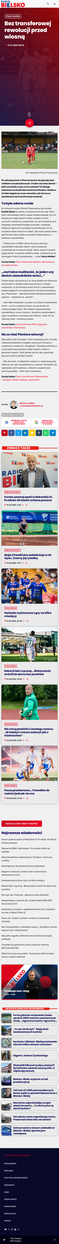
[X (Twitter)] (9, 1230)
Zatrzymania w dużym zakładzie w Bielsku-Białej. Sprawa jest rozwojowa (34, 1130)
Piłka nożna (13, 16)
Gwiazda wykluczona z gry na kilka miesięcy (27, 614)
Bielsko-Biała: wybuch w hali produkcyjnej (30, 1080)
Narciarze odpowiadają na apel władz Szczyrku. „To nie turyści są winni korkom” (33, 1105)
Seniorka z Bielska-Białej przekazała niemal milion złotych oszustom (35, 1043)
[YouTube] (5, 1230)
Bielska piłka (11, 724)
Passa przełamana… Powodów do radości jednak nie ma (27, 791)
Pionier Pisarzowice (12, 415)
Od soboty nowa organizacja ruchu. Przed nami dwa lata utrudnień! (34, 1118)
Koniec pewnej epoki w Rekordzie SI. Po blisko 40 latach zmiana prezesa (28, 498)
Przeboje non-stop (16, 991)
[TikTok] (12, 1230)
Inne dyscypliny (12, 492)
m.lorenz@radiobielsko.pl (31, 406)
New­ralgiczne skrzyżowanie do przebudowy (23, 866)
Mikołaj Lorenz (27, 403)
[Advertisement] (29, 79)
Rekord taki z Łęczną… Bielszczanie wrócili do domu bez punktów (27, 672)
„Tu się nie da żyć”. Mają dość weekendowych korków (31, 1030)
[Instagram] (15, 1230)
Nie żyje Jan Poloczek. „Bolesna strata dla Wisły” (25, 895)
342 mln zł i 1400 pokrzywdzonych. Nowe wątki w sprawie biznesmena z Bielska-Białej (35, 1093)
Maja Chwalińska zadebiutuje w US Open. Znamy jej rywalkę (27, 556)
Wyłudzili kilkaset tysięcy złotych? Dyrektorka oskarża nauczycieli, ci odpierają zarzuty (34, 1068)
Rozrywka (10, 986)
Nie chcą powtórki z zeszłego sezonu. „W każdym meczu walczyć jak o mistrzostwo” (29, 732)
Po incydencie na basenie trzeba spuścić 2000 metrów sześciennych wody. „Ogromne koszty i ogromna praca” (34, 1019)
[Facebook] (18, 1230)
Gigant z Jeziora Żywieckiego (30, 1055)
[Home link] (13, 4)
